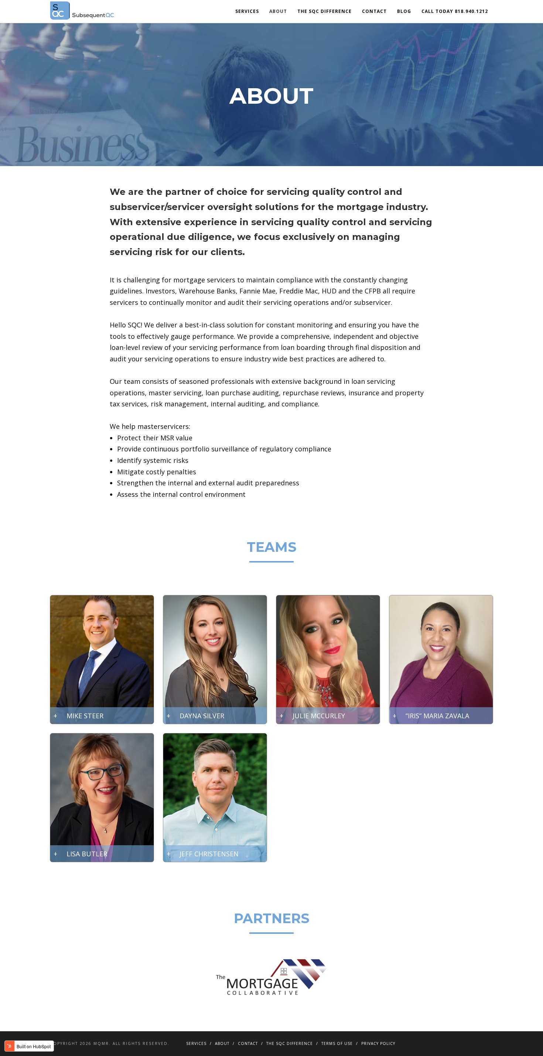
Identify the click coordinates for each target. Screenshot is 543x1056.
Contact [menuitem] (374, 11)
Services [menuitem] (247, 11)
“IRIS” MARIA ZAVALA (437, 715)
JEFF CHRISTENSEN (209, 853)
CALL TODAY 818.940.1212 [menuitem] (454, 11)
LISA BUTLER (86, 853)
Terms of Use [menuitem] (337, 1043)
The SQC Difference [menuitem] (324, 11)
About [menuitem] (278, 11)
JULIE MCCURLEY (319, 715)
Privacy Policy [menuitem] (378, 1043)
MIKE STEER (84, 715)
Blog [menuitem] (404, 11)
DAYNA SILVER (202, 715)
